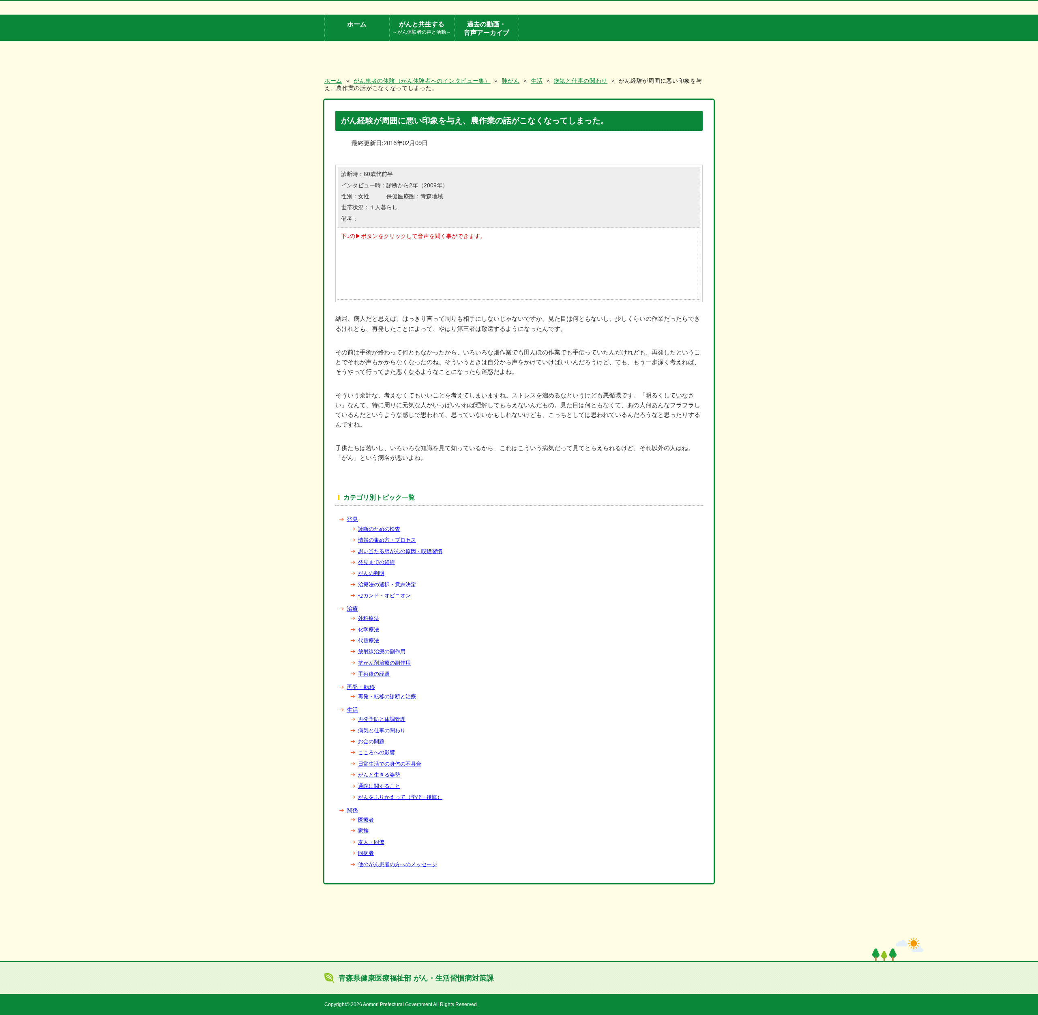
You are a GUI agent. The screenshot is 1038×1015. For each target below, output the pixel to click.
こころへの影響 (376, 752)
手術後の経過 (374, 674)
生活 (352, 709)
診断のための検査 (379, 529)
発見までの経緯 (376, 562)
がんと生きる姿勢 (379, 775)
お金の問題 (371, 741)
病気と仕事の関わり (381, 730)
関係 (352, 810)
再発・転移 (361, 687)
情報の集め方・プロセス (387, 540)
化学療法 (368, 630)
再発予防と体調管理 (381, 719)
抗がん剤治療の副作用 (384, 663)
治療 (352, 608)
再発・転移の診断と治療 (387, 696)
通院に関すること (379, 786)
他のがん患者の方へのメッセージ (397, 864)
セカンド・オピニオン (384, 595)
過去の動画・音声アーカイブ (486, 28)
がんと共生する (421, 27)
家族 (363, 831)
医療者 (366, 820)
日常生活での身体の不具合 (389, 764)
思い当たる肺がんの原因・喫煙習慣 (400, 551)
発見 (352, 519)
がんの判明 (371, 573)
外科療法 (368, 618)
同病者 (366, 853)
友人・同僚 (371, 842)
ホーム (357, 24)
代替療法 (368, 640)
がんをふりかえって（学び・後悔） (400, 797)
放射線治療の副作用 (381, 651)
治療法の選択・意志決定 (387, 585)
